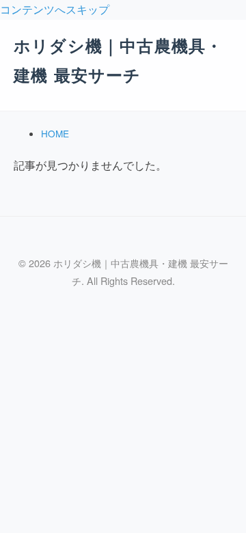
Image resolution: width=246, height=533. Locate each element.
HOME (55, 133)
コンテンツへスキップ (54, 9)
